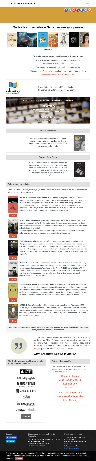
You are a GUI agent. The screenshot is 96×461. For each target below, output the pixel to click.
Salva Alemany (70, 400)
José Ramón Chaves (70, 379)
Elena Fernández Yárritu (70, 396)
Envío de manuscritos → (72, 448)
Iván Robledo (70, 383)
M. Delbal (70, 387)
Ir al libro (13, 215)
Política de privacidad (75, 455)
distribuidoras (63, 66)
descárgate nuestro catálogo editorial (58, 73)
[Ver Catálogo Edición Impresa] (15, 66)
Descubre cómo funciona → (37, 445)
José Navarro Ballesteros (70, 392)
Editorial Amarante (23, 3)
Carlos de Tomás (70, 376)
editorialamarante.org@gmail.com (58, 62)
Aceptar (19, 459)
